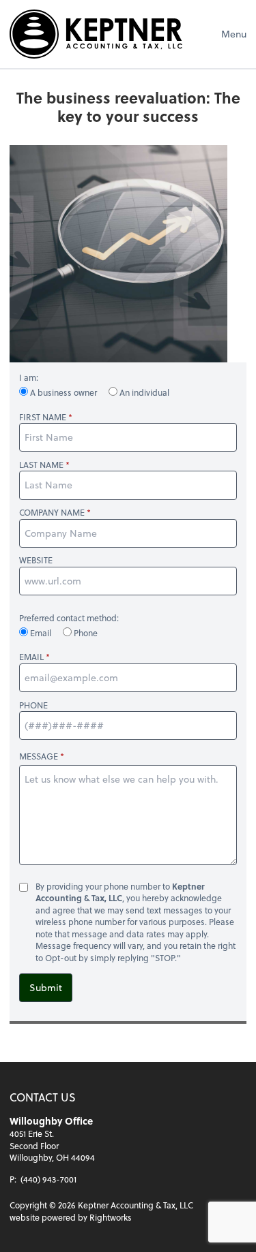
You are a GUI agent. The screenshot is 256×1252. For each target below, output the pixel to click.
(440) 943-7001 (48, 1179)
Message (38, 756)
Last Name (41, 465)
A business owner (63, 392)
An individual (143, 392)
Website (36, 560)
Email (40, 633)
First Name (42, 417)
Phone (85, 633)
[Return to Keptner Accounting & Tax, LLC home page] (96, 34)
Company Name (52, 512)
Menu (233, 34)
